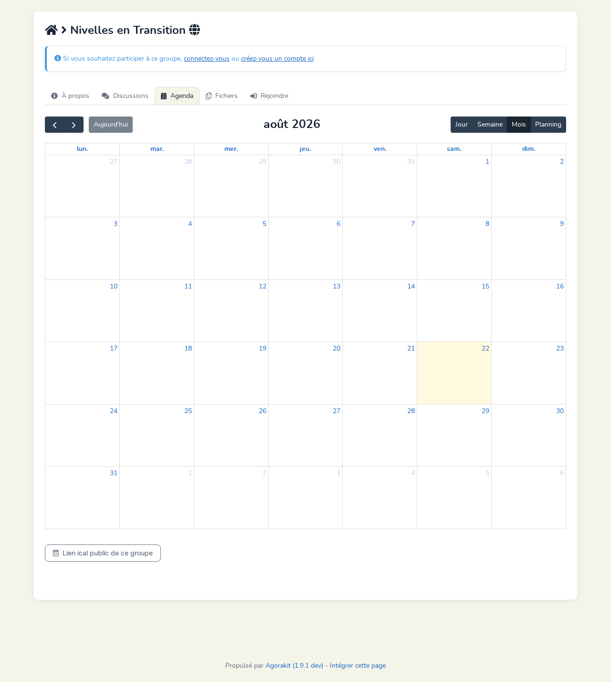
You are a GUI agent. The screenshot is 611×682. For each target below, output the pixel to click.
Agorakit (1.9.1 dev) (294, 665)
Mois (519, 124)
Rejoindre (274, 96)
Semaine (490, 124)
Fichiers (226, 96)
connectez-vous (207, 58)
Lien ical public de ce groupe (108, 553)
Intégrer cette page (358, 665)
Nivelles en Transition (128, 30)
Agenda (181, 96)
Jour (461, 124)
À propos (75, 96)
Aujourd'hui (111, 124)
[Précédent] (54, 125)
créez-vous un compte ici (277, 58)
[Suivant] (74, 125)
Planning (548, 124)
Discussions (130, 96)
